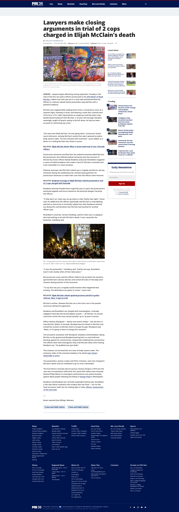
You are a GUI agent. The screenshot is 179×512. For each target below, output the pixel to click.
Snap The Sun (56, 449)
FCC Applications (76, 497)
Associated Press (47, 43)
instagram (137, 507)
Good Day (95, 426)
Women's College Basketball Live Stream (137, 485)
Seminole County (37, 449)
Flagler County (36, 438)
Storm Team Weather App (60, 447)
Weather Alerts (56, 431)
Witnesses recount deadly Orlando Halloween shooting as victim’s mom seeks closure (116, 92)
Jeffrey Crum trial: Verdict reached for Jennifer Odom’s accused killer (116, 66)
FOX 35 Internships (77, 479)
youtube (141, 507)
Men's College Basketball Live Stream (137, 481)
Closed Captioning (76, 492)
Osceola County (37, 447)
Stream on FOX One (138, 465)
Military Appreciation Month (38, 456)
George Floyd (85, 377)
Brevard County (36, 435)
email (145, 507)
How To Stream (37, 468)
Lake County (36, 440)
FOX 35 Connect (96, 478)
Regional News (58, 465)
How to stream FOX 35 (78, 468)
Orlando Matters (37, 474)
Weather (55, 426)
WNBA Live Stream (136, 488)
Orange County (36, 444)
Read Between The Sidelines (136, 429)
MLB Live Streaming (136, 474)
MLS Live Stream (135, 491)
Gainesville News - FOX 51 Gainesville (59, 468)
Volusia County (36, 451)
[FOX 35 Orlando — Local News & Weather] (38, 4)
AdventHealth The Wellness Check (99, 436)
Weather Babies (96, 433)
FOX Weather (56, 444)
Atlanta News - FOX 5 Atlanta (58, 476)
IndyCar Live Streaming (137, 478)
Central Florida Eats (38, 481)
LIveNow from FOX (38, 479)
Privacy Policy (123, 192)
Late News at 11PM (38, 477)
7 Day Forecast (56, 435)
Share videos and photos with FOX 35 (98, 475)
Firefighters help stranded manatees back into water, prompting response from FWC (125, 122)
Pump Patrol (75, 429)
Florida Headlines (37, 429)
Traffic (74, 426)
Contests (114, 465)
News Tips (95, 465)
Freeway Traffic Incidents (79, 433)
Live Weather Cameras (58, 429)
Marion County (36, 442)
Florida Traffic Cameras (78, 435)
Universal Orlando (116, 438)
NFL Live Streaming (136, 468)
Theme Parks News (117, 431)
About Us (75, 465)
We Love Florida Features (118, 429)
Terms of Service (123, 194)
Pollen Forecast (56, 442)
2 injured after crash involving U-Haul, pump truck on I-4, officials (126, 153)
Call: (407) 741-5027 (97, 468)
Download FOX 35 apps (78, 483)
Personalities (75, 474)
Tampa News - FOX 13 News (58, 472)
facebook (130, 507)
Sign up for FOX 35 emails (79, 481)
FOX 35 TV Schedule (38, 470)
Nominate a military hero (39, 453)
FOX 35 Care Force (96, 431)
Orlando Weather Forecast (60, 433)
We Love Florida (96, 429)
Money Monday (96, 448)
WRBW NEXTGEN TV (77, 488)
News (34, 426)
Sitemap (34, 460)
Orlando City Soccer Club (137, 435)
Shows (34, 465)
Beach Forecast (56, 440)
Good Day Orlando (37, 472)
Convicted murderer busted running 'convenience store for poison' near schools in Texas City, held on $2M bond (116, 83)
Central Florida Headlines (39, 431)
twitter (134, 507)
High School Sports (136, 437)
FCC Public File (75, 495)
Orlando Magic (134, 433)
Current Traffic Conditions (79, 431)
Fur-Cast (93, 444)
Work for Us (75, 477)
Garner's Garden (96, 442)
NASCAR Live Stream (136, 476)
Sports (133, 426)
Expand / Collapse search (146, 4)
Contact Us (74, 472)
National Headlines (37, 433)
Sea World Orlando (116, 435)
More (124, 4)
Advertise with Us (76, 486)
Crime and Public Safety (60, 43)
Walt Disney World (116, 433)
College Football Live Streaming (136, 471)
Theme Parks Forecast (58, 438)
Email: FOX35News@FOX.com (98, 471)
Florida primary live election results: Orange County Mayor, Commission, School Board (126, 109)
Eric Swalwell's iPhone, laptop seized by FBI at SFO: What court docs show (116, 74)
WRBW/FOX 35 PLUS (77, 490)
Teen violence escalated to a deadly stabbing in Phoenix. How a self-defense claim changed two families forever (116, 57)
